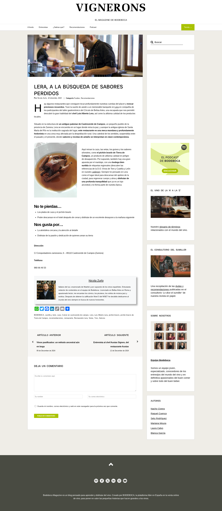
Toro (96, 318)
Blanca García (158, 433)
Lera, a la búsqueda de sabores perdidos (78, 90)
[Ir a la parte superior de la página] (111, 463)
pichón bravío (114, 315)
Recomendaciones (77, 27)
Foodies (77, 98)
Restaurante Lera (81, 318)
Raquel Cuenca (159, 413)
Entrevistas (43, 27)
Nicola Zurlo (96, 280)
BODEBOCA (39, 315)
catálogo (96, 172)
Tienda (186, 27)
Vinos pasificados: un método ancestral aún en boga (58, 341)
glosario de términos (169, 227)
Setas (91, 318)
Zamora (102, 318)
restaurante (68, 318)
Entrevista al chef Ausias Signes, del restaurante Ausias (111, 341)
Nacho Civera (158, 408)
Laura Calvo (157, 428)
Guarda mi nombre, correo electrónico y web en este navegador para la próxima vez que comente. (77, 406)
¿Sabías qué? (58, 27)
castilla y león (50, 315)
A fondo (30, 27)
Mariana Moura (158, 423)
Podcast (93, 27)
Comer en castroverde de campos (75, 315)
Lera (117, 107)
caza (59, 315)
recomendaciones (56, 318)
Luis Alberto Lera (101, 315)
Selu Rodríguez (159, 418)
